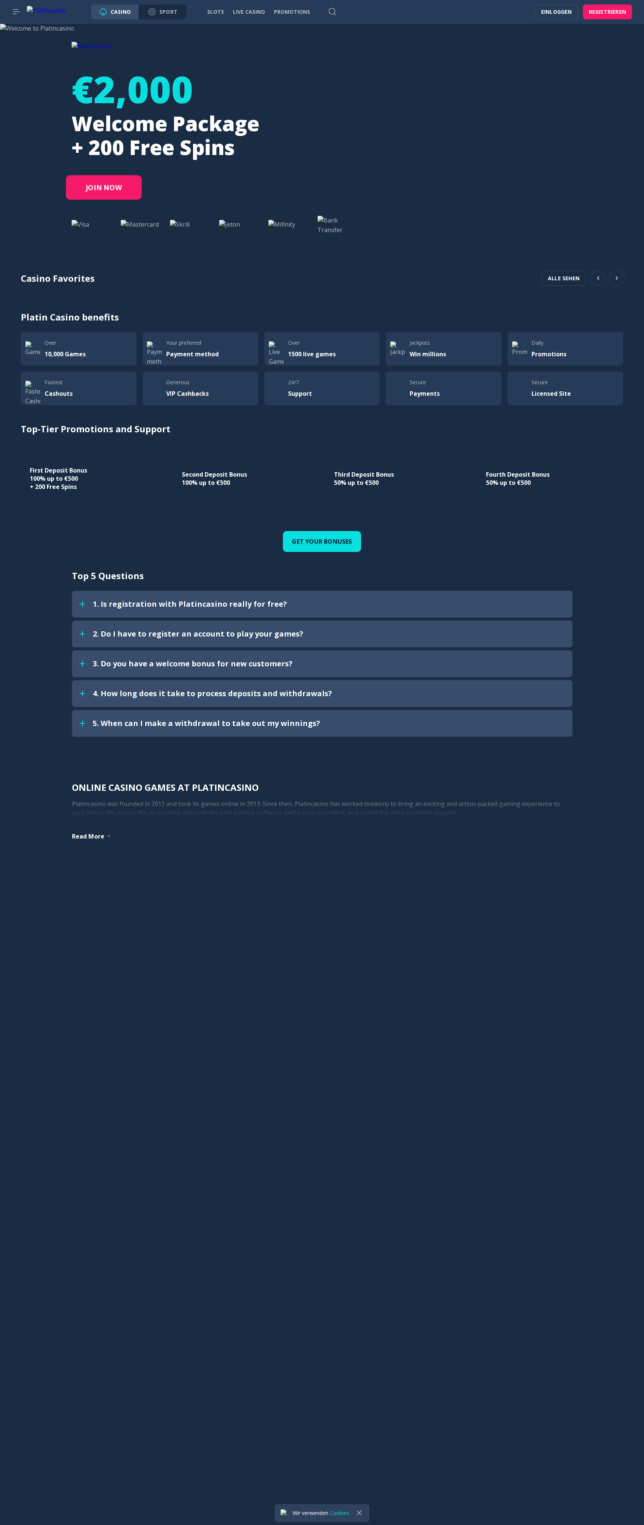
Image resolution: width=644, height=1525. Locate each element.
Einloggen (556, 11)
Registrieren (607, 11)
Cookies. (340, 1512)
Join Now (104, 187)
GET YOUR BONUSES (322, 541)
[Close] (359, 1513)
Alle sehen (564, 278)
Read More (88, 836)
